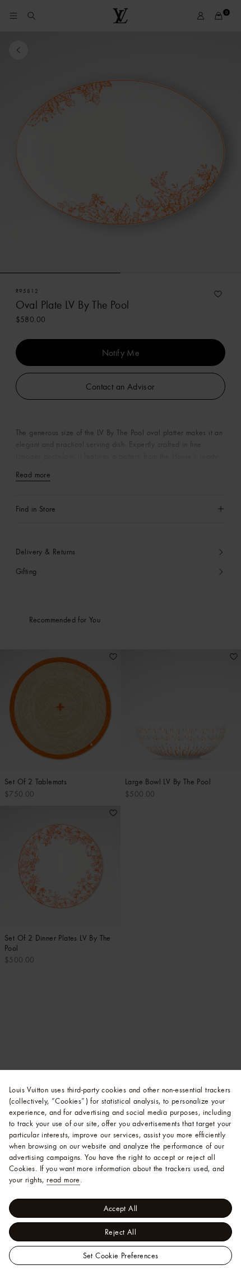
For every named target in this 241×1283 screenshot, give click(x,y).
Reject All (120, 1232)
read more (63, 1179)
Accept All (121, 1208)
